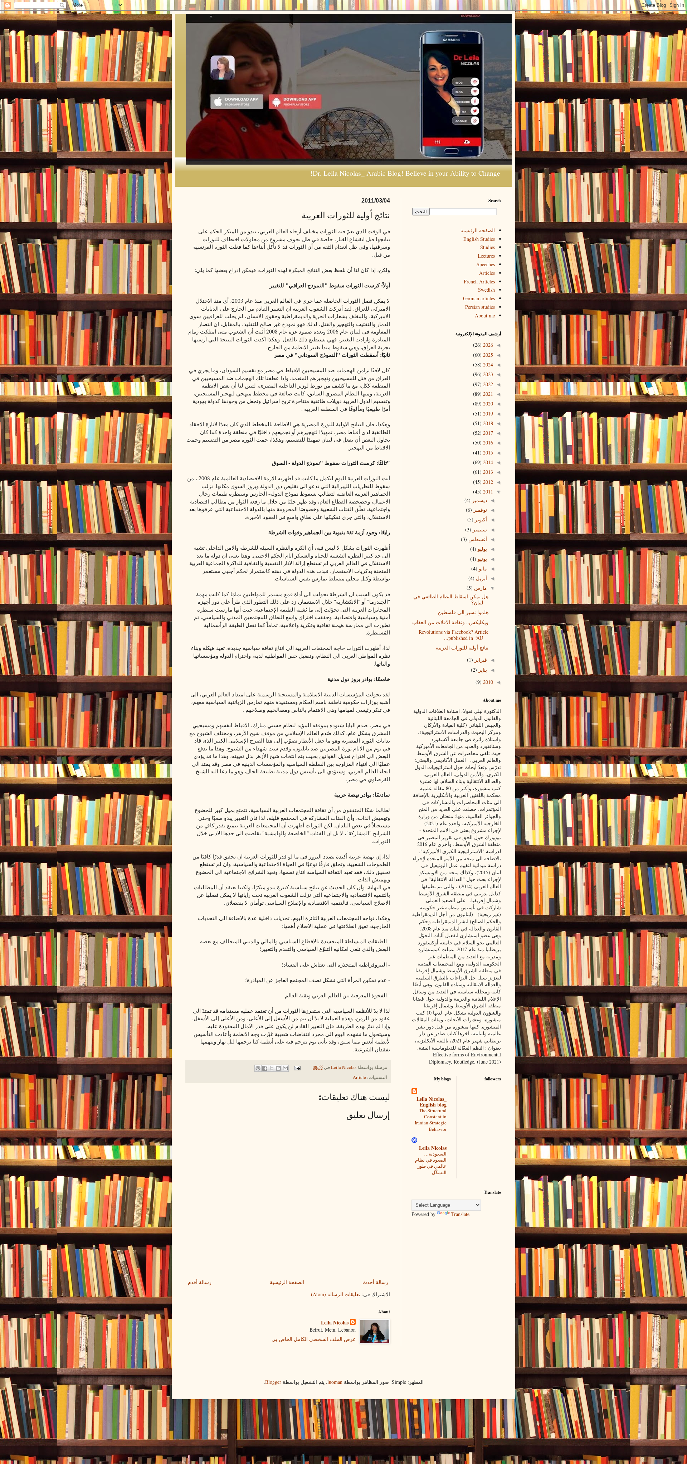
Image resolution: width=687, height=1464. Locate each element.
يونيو (481, 558)
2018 (487, 423)
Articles (487, 272)
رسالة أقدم (199, 1282)
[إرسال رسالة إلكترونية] (298, 1067)
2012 (487, 481)
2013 (487, 471)
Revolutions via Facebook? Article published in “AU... (453, 634)
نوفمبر (479, 509)
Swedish (486, 289)
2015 (487, 452)
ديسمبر (479, 500)
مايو (482, 568)
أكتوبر (480, 519)
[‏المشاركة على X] (271, 1068)
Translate (460, 1214)
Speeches (486, 264)
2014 (487, 462)
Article (359, 1077)
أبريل (480, 578)
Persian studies (480, 306)
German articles (479, 298)
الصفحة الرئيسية (287, 1282)
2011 (487, 491)
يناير (482, 669)
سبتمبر (479, 529)
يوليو (481, 548)
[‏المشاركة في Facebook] (264, 1068)
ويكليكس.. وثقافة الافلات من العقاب (450, 622)
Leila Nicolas (335, 1322)
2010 (487, 682)
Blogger (273, 1381)
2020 (487, 403)
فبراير (480, 659)
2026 (487, 344)
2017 (487, 432)
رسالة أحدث (375, 1282)
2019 (487, 413)
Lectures (486, 255)
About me (485, 315)
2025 (487, 354)
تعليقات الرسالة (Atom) (335, 1294)
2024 (487, 364)
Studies (487, 247)
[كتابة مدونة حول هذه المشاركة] (278, 1068)
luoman (334, 1381)
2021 (487, 393)
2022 (487, 384)
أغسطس (477, 539)
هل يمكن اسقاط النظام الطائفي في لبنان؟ (450, 599)
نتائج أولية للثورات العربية (462, 647)
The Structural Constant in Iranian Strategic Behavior (431, 1119)
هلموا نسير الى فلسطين (463, 612)
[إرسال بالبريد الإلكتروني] (285, 1068)
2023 (487, 374)
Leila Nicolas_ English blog (431, 1101)
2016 (487, 442)
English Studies (479, 238)
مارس (480, 587)
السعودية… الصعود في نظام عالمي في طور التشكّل (431, 1163)
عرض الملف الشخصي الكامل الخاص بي (314, 1339)
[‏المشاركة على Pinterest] (258, 1068)
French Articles (479, 281)
